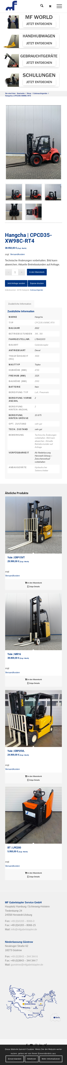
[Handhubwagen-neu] (32, 41)
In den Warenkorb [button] (34, 583)
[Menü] (57, 6)
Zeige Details (34, 586)
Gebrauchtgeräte (36, 290)
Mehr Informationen (51, 1059)
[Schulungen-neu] (32, 80)
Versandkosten (17, 254)
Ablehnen (31, 1059)
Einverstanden (15, 1059)
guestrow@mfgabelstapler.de (27, 964)
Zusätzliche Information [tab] (19, 304)
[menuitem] (59, 6)
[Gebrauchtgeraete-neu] (32, 60)
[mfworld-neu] (32, 21)
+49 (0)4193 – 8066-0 (22, 921)
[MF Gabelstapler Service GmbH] (27, 6)
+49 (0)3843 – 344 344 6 (24, 956)
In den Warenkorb (36, 272)
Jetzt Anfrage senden (16, 283)
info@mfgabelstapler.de (24, 929)
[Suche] (40, 6)
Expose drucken (37, 283)
